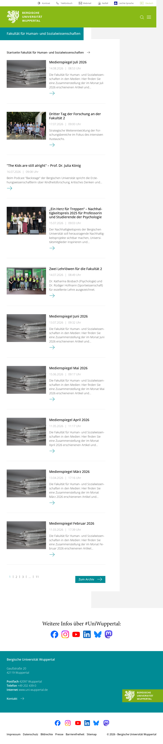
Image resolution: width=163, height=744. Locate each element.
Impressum (14, 734)
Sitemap (92, 734)
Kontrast (46, 3)
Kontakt (12, 698)
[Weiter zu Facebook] (54, 634)
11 (37, 576)
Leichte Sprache (126, 3)
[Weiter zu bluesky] (98, 634)
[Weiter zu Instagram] (65, 634)
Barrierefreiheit (75, 734)
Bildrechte (47, 734)
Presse (59, 734)
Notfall (105, 3)
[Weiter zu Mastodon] (108, 634)
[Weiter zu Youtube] (76, 634)
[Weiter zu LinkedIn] (87, 634)
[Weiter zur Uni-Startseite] (30, 17)
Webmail (87, 3)
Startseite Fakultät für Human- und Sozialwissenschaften (46, 52)
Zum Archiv (87, 579)
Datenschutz (30, 734)
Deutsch (149, 3)
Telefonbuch (66, 3)
